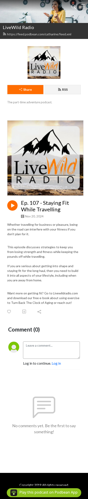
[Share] (39, 311)
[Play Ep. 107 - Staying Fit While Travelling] (12, 205)
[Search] (73, 6)
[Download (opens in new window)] (24, 311)
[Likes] (9, 311)
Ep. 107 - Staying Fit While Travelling (45, 206)
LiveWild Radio (18, 27)
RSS (65, 89)
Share (27, 89)
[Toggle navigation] (83, 6)
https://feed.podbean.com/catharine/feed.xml (39, 34)
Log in (56, 363)
